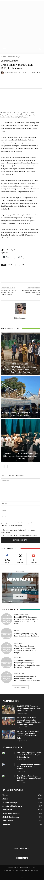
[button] (4, 49)
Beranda (3, 57)
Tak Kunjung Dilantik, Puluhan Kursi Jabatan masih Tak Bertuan (29, 766)
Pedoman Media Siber (27, 868)
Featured (17, 658)
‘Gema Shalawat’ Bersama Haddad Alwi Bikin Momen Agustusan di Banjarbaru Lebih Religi (20, 456)
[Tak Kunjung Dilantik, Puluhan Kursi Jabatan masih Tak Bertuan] (8, 767)
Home (22, 873)
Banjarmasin (19, 673)
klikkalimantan (12, 73)
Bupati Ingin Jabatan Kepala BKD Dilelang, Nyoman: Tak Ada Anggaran (29, 778)
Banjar (20, 409)
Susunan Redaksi (12, 868)
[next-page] (6, 466)
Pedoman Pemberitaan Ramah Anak (16, 870)
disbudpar (10, 265)
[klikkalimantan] (3, 72)
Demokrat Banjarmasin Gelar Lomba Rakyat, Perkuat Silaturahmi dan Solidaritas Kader (27, 678)
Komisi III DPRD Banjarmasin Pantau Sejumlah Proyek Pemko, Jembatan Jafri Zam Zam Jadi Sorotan (20, 369)
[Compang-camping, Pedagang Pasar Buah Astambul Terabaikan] (20, 397)
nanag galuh (20, 265)
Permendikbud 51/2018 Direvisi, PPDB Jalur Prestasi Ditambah (8, 292)
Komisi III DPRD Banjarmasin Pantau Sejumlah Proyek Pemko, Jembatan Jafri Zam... (29, 708)
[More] (29, 80)
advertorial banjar (14, 57)
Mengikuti (20, 554)
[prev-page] (2, 466)
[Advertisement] (22, 23)
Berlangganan (33, 554)
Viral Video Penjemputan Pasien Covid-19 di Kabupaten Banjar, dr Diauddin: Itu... (29, 755)
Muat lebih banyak (19, 687)
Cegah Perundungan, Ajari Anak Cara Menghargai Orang (31, 292)
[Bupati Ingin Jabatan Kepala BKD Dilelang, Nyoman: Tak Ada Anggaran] (8, 779)
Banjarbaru (20, 450)
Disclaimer (34, 870)
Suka (7, 554)
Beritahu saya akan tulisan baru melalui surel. (20, 535)
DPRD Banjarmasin (20, 364)
